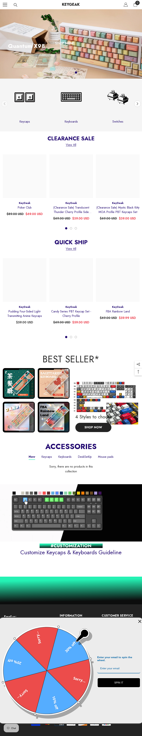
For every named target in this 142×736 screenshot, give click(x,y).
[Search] (15, 5)
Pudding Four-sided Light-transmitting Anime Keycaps (24, 313)
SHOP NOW (64, 43)
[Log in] (126, 5)
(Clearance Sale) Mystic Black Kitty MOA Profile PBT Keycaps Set (117, 209)
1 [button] (66, 72)
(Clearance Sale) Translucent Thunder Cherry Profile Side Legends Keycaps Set (71, 209)
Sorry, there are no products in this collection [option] (71, 468)
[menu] (5, 4)
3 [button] (76, 72)
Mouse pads (106, 457)
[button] (137, 104)
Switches (117, 121)
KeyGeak (24, 203)
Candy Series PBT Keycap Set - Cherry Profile (71, 313)
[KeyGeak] (24, 103)
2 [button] (71, 72)
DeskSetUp (85, 457)
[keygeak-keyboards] (71, 103)
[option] (71, 44)
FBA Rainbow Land (118, 311)
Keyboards (71, 121)
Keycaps (24, 121)
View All (71, 145)
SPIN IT (118, 682)
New (32, 457)
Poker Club (25, 207)
